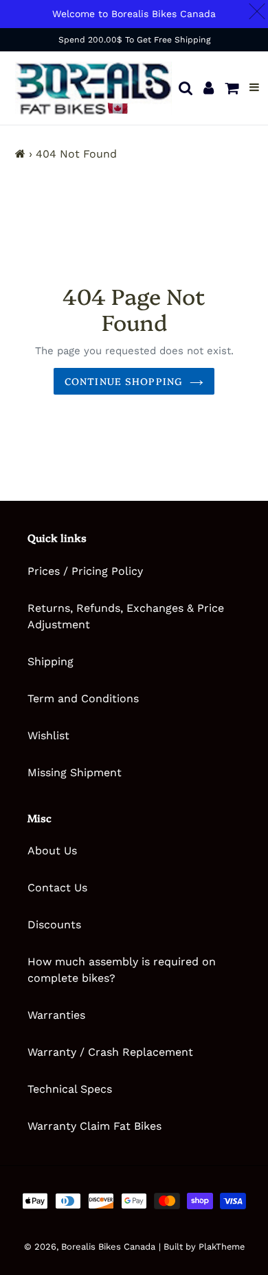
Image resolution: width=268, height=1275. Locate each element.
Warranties (56, 1015)
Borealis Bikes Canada (108, 1246)
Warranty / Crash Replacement (110, 1052)
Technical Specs (69, 1088)
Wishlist (48, 735)
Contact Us (57, 887)
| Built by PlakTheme (202, 1246)
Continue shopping (124, 381)
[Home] (20, 153)
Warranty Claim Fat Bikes (94, 1125)
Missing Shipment (74, 772)
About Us (52, 850)
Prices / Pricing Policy (85, 571)
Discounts (54, 924)
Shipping (50, 661)
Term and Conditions (83, 698)
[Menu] (254, 88)
